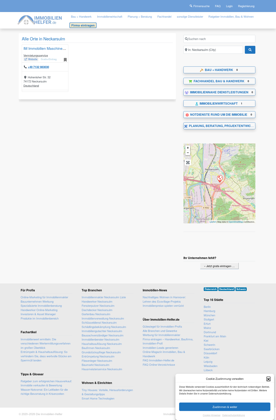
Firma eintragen (83, 25)
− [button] (188, 153)
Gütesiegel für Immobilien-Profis (162, 326)
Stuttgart (209, 319)
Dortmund (210, 332)
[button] (268, 379)
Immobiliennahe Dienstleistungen (219, 92)
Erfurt (207, 324)
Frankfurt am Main (215, 336)
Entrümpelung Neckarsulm (98, 356)
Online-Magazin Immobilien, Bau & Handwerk (164, 354)
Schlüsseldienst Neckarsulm (99, 322)
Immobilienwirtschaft (109, 16)
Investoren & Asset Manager (38, 314)
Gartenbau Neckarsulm (96, 314)
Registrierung (246, 6)
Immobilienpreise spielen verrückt (163, 305)
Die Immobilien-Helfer (49, 414)
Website (32, 59)
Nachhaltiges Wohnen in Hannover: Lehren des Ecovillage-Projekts (164, 299)
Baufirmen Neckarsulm (96, 348)
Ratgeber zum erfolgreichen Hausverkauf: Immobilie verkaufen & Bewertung (46, 383)
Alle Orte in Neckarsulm (43, 39)
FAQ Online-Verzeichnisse (159, 364)
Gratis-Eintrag (49, 59)
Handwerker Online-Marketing (39, 310)
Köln (206, 357)
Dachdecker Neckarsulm (97, 310)
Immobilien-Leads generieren (160, 348)
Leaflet (213, 221)
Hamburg (209, 311)
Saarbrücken (211, 349)
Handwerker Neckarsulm (97, 301)
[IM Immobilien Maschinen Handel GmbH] (219, 178)
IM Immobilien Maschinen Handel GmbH (56, 48)
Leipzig (208, 361)
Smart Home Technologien (98, 398)
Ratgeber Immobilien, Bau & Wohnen (231, 16)
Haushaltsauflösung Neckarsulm (102, 344)
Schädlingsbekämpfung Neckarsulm (104, 327)
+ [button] (188, 148)
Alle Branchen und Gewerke (160, 331)
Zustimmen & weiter (225, 407)
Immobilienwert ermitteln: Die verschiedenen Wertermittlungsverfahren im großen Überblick (45, 343)
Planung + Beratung (140, 16)
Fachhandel (164, 16)
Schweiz (241, 289)
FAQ (218, 6)
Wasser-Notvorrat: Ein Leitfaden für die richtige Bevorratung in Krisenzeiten (44, 392)
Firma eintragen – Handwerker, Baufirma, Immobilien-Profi (168, 341)
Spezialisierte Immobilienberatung (41, 305)
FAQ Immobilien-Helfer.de (158, 360)
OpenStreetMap (235, 221)
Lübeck (208, 370)
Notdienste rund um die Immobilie (218, 114)
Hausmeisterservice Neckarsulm (102, 369)
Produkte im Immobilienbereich (40, 318)
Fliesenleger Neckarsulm (97, 361)
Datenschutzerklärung (233, 415)
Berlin (207, 307)
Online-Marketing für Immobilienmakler (44, 297)
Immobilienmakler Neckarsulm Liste (104, 297)
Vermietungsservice (35, 55)
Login (229, 6)
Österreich (211, 289)
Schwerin (209, 345)
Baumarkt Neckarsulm (95, 365)
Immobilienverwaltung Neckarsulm (103, 318)
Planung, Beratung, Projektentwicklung (225, 126)
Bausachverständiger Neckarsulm (103, 335)
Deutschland (31, 86)
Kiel (206, 340)
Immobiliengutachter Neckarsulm (102, 331)
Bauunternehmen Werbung (37, 301)
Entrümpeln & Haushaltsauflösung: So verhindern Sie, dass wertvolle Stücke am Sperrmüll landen (46, 356)
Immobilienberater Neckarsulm (100, 339)
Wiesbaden (210, 366)
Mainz (207, 328)
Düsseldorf (210, 353)
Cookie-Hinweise (211, 415)
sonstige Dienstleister (190, 16)
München (209, 315)
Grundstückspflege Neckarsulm (101, 352)
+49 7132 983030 (38, 67)
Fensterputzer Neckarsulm (98, 305)
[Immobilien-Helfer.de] (39, 19)
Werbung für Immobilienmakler (161, 335)
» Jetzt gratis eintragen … (219, 266)
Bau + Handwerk (81, 16)
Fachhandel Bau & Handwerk (219, 81)
